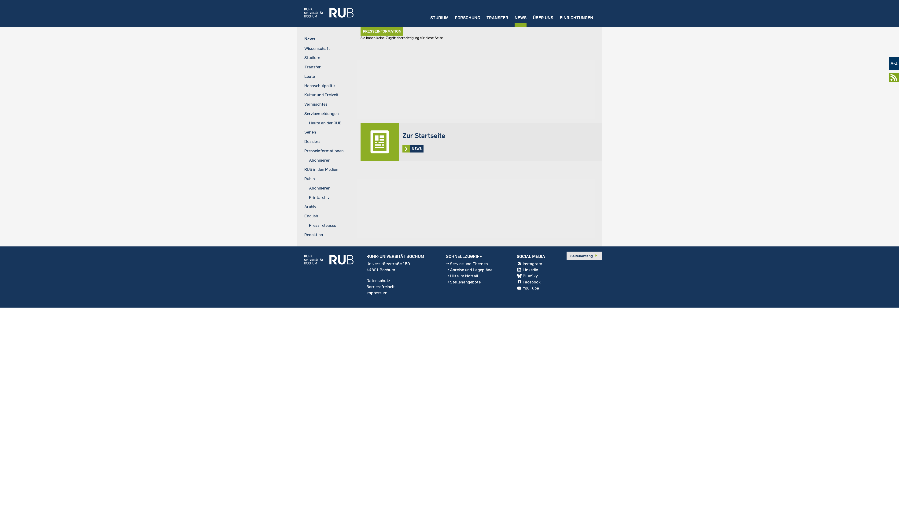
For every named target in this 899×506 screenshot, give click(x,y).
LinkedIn (530, 269)
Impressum (376, 292)
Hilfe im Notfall (464, 275)
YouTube (531, 287)
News (521, 17)
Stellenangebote (465, 281)
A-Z (894, 63)
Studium (439, 17)
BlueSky (530, 275)
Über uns (543, 17)
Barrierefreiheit (380, 286)
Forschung (467, 17)
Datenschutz (378, 280)
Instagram (532, 263)
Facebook (532, 281)
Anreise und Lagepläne (471, 269)
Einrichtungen (576, 17)
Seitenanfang (584, 255)
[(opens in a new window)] (325, 13)
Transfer (497, 17)
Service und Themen (469, 263)
